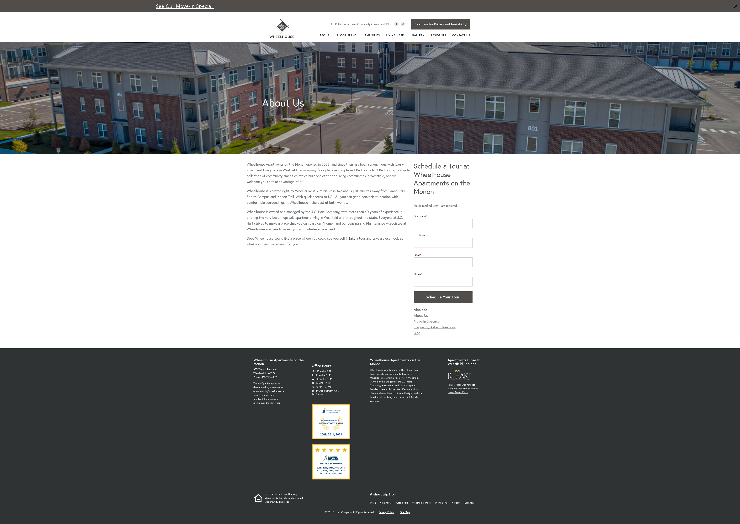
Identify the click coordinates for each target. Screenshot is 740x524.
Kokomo (456, 502)
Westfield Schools (421, 502)
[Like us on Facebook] (396, 24)
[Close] (735, 6)
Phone (417, 274)
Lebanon (469, 502)
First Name (420, 216)
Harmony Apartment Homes (463, 388)
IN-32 (373, 502)
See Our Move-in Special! (185, 6)
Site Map (405, 512)
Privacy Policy (386, 512)
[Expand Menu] (331, 35)
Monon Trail (441, 502)
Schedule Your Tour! (443, 297)
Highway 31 (386, 502)
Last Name (420, 235)
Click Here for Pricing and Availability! (440, 24)
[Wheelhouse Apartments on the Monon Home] (282, 28)
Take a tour (357, 238)
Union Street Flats (458, 392)
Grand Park (402, 502)
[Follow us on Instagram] (403, 24)
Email (417, 255)
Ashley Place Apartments (461, 384)
